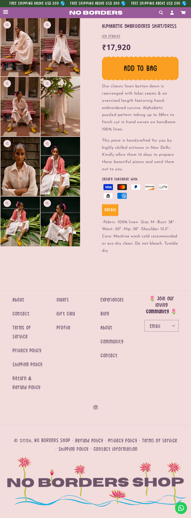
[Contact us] (181, 508)
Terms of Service (21, 332)
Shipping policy (73, 449)
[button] (7, 12)
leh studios (111, 36)
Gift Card (65, 314)
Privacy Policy (26, 351)
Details (110, 210)
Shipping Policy (27, 365)
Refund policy (89, 441)
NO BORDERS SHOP (52, 440)
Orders (62, 300)
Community (111, 342)
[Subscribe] (172, 326)
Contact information (116, 449)
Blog (104, 314)
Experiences (112, 300)
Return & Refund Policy (26, 383)
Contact (20, 314)
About (18, 300)
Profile (63, 328)
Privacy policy (122, 441)
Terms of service (159, 441)
